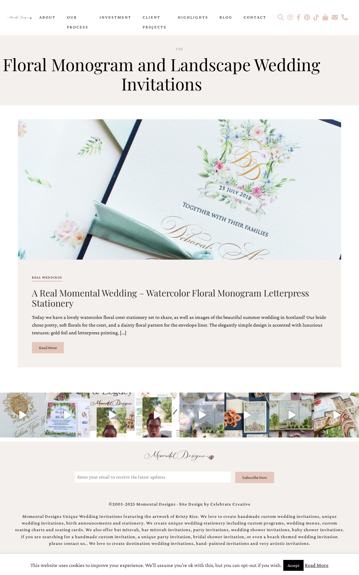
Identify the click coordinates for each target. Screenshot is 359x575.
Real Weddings (47, 277)
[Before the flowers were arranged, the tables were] (202, 415)
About (47, 17)
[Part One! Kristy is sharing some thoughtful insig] (157, 415)
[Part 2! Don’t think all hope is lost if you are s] (112, 415)
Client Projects (155, 22)
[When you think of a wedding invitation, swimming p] (67, 415)
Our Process (77, 22)
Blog (225, 17)
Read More (48, 347)
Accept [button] (293, 565)
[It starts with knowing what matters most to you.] (336, 415)
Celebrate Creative (230, 504)
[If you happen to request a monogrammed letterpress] (22, 415)
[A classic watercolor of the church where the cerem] (246, 415)
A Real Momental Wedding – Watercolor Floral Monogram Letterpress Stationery (170, 298)
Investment (115, 17)
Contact (255, 17)
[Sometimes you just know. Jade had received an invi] (291, 415)
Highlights (193, 17)
